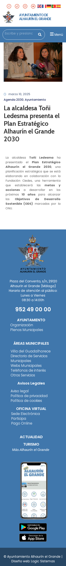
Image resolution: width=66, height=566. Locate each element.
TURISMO (31, 444)
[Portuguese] (54, 6)
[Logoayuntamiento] (8, 17)
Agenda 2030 (13, 100)
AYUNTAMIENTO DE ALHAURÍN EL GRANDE (35, 17)
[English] (39, 6)
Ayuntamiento (35, 100)
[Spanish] (58, 6)
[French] (44, 6)
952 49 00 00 (33, 309)
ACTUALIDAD (31, 436)
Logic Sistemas (43, 561)
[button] (56, 34)
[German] (49, 6)
